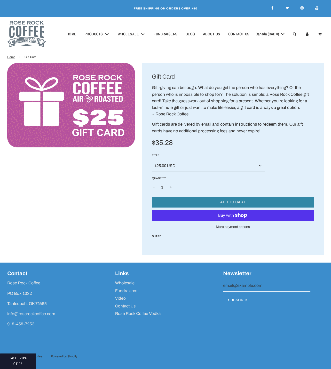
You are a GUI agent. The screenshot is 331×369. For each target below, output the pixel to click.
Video (120, 298)
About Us (211, 34)
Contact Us (239, 34)
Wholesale (124, 283)
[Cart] (320, 34)
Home (72, 34)
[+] (171, 187)
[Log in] (307, 34)
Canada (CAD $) (268, 34)
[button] (18, 361)
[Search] (294, 34)
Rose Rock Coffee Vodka (138, 313)
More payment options (233, 227)
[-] (153, 187)
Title (155, 155)
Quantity (159, 178)
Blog (190, 34)
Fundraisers (166, 34)
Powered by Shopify (64, 356)
